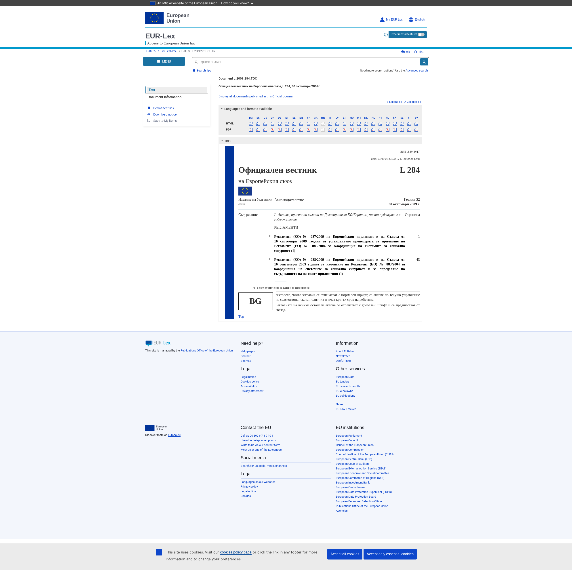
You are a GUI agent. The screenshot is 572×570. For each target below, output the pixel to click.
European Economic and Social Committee (362, 473)
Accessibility (249, 386)
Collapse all (414, 101)
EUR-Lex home (169, 51)
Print (420, 51)
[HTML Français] (308, 123)
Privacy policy (249, 486)
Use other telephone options (258, 440)
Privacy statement (252, 391)
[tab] (320, 108)
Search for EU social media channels (264, 465)
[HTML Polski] (373, 123)
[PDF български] (251, 130)
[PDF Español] (258, 130)
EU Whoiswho (344, 391)
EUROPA (151, 51)
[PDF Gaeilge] (315, 130)
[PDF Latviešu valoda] (337, 130)
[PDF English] (301, 130)
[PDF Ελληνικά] (294, 130)
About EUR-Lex (345, 351)
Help (407, 51)
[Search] (424, 61)
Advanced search (417, 70)
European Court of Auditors (353, 463)
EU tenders (342, 381)
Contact (245, 356)
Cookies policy (250, 381)
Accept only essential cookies (390, 554)
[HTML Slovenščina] (401, 123)
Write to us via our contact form (260, 445)
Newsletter (343, 356)
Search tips (203, 70)
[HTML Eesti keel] (286, 123)
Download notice (165, 114)
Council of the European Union (355, 445)
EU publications (345, 395)
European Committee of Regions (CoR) (360, 478)
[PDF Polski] (373, 130)
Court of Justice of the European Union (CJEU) (365, 454)
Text (152, 90)
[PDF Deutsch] (279, 130)
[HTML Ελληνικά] (294, 123)
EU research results (348, 386)
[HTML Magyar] (351, 123)
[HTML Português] (380, 123)
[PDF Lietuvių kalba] (344, 130)
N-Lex (339, 404)
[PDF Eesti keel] (286, 130)
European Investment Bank (353, 482)
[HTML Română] (387, 123)
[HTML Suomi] (409, 123)
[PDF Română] (387, 130)
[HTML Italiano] (330, 123)
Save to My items (165, 120)
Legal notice (248, 377)
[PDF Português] (380, 130)
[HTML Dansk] (272, 123)
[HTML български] (251, 123)
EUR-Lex (160, 36)
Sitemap (246, 360)
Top (241, 316)
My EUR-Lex (394, 19)
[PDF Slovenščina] (401, 130)
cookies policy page (236, 552)
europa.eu (174, 435)
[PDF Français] (308, 130)
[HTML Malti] (358, 123)
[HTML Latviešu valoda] (337, 123)
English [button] (420, 19)
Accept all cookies (344, 554)
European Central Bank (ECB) (354, 459)
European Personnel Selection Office (359, 501)
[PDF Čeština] (265, 130)
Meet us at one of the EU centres (261, 449)
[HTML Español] (258, 123)
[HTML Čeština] (265, 123)
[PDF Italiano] (330, 130)
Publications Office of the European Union (207, 350)
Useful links (343, 360)
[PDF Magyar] (351, 130)
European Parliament (349, 435)
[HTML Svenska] (416, 123)
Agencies (342, 510)
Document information (164, 97)
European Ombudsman (350, 487)
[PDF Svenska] (416, 130)
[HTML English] (301, 123)
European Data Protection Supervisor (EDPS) (364, 492)
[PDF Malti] (358, 130)
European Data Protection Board (356, 496)
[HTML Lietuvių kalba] (344, 123)
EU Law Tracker (346, 409)
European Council (347, 440)
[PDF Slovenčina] (394, 130)
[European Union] (156, 428)
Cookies (246, 496)
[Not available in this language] (322, 123)
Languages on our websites (258, 482)
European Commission (350, 449)
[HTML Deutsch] (279, 123)
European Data (345, 377)
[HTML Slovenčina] (394, 123)
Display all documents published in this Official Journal (256, 96)
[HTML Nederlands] (366, 123)
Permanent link (163, 108)
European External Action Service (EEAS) (361, 468)
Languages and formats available (248, 109)
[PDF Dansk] (272, 130)
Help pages (248, 351)
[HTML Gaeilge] (315, 123)
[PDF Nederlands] (366, 130)
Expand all (395, 101)
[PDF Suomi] (409, 130)
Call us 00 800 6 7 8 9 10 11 (258, 435)
